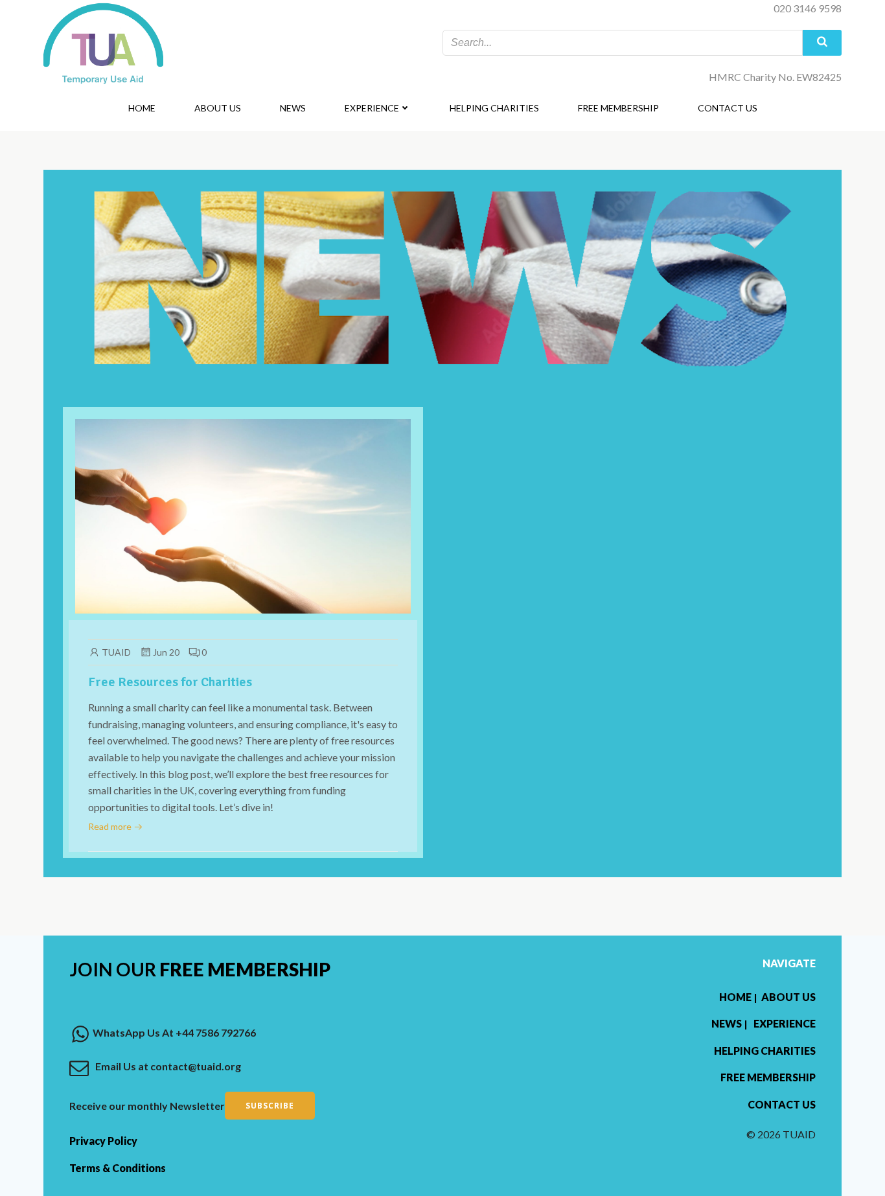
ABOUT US (217, 107)
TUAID (116, 652)
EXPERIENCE (372, 107)
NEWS (293, 107)
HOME (141, 107)
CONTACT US (727, 107)
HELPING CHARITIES (494, 107)
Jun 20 (166, 652)
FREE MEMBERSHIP (618, 107)
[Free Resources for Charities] (243, 515)
